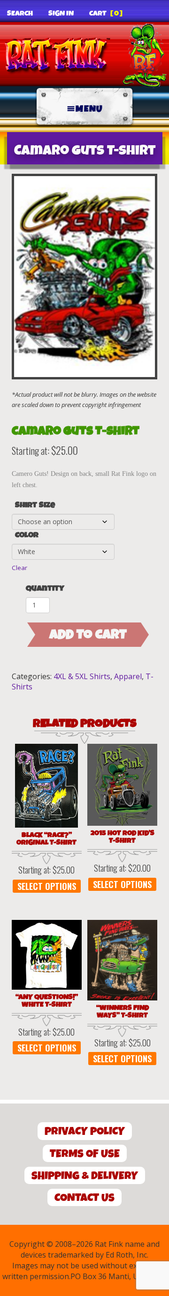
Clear (19, 567)
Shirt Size (35, 505)
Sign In (61, 13)
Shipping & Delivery (84, 1176)
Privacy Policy (85, 1131)
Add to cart (88, 634)
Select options (46, 886)
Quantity (45, 588)
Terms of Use (85, 1154)
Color (26, 535)
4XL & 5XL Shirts (82, 676)
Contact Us (84, 1198)
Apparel (128, 676)
